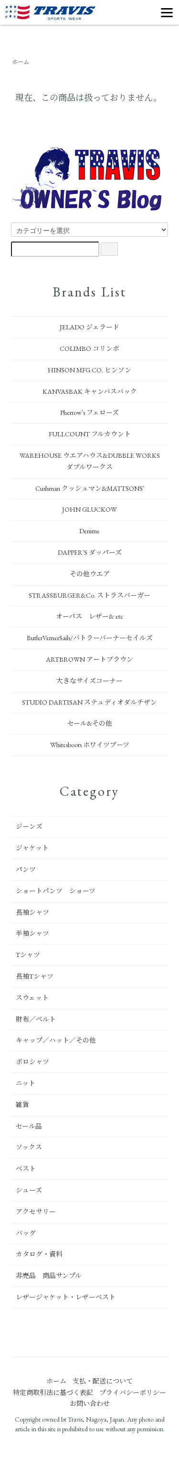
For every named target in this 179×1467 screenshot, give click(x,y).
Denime (89, 531)
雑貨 (22, 1104)
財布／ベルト (36, 1019)
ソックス (29, 1147)
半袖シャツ (32, 933)
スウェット (32, 997)
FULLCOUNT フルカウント (90, 434)
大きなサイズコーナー (89, 680)
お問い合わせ (90, 1403)
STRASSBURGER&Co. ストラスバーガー (89, 595)
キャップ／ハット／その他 (56, 1040)
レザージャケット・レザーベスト (66, 1297)
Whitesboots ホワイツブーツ (89, 744)
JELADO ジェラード (89, 327)
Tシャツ (28, 954)
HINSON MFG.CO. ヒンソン (89, 370)
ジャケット (32, 848)
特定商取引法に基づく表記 (53, 1392)
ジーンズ (29, 826)
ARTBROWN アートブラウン (89, 659)
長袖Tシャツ (34, 976)
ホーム (20, 62)
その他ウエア (90, 574)
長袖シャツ (32, 912)
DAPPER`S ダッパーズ (90, 552)
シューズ (29, 1190)
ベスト (26, 1168)
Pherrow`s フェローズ (89, 412)
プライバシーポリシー (132, 1392)
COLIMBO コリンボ (89, 348)
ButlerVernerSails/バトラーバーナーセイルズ (90, 637)
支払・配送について (103, 1381)
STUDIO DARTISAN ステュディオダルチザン (89, 702)
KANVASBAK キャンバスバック (89, 391)
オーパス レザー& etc (89, 616)
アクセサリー (36, 1211)
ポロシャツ (32, 1061)
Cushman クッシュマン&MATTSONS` (89, 488)
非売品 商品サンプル (49, 1275)
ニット (25, 1083)
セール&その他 (89, 723)
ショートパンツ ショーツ (55, 891)
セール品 (29, 1126)
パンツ (26, 869)
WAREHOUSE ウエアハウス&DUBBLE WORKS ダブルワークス (90, 461)
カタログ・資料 (39, 1254)
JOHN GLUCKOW (89, 509)
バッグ (26, 1233)
